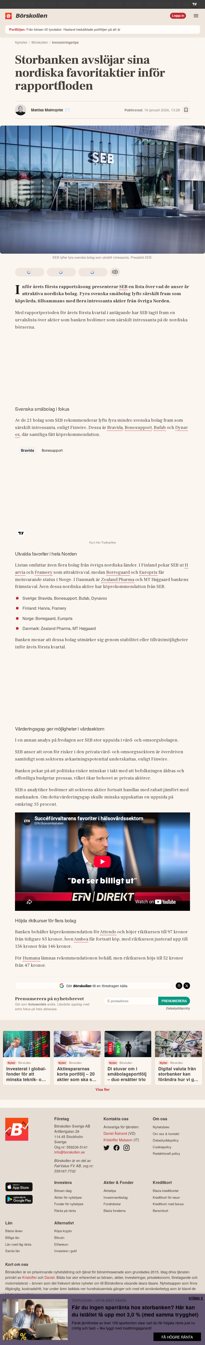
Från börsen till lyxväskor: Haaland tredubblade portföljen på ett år (64, 29)
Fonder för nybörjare (68, 1204)
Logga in (178, 15)
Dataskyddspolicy (178, 1008)
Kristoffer (29, 1277)
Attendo (108, 932)
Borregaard (118, 572)
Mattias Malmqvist (47, 110)
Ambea (81, 939)
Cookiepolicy (162, 1147)
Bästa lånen (13, 1231)
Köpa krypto (63, 1231)
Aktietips (110, 1190)
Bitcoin (59, 1237)
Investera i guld (65, 1251)
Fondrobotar (112, 1204)
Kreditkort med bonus (168, 1204)
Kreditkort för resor (166, 1197)
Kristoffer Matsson (118, 1139)
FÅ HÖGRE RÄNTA (177, 1337)
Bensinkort (160, 1210)
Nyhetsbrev (161, 1127)
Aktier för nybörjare (68, 1197)
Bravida (115, 427)
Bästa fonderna (115, 1210)
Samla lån (12, 1251)
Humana (31, 958)
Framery (43, 572)
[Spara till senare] (186, 110)
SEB (123, 287)
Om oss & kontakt (166, 1133)
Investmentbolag (116, 1197)
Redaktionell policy (166, 1153)
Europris (148, 572)
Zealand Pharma (117, 579)
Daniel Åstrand (115, 1133)
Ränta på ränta (65, 1210)
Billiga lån (12, 1237)
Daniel (49, 1277)
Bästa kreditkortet (165, 1190)
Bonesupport (138, 427)
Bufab (160, 427)
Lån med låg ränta (18, 1244)
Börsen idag (63, 1190)
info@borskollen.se (69, 1151)
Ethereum (61, 1244)
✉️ (67, 110)
